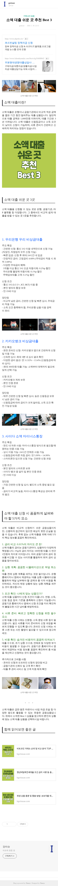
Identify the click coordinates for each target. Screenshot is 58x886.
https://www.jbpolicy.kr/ (14, 39)
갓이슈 (6, 846)
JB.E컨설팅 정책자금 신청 (19, 42)
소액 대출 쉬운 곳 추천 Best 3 (29, 20)
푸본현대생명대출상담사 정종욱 (20, 62)
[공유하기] (10, 824)
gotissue (11, 3)
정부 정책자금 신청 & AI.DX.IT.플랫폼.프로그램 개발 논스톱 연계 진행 (28, 48)
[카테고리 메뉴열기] (53, 4)
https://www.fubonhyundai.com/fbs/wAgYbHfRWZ (24, 58)
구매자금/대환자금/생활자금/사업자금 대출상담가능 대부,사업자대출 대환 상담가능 (21, 68)
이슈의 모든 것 (9, 850)
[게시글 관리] (13, 824)
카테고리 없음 (29, 16)
